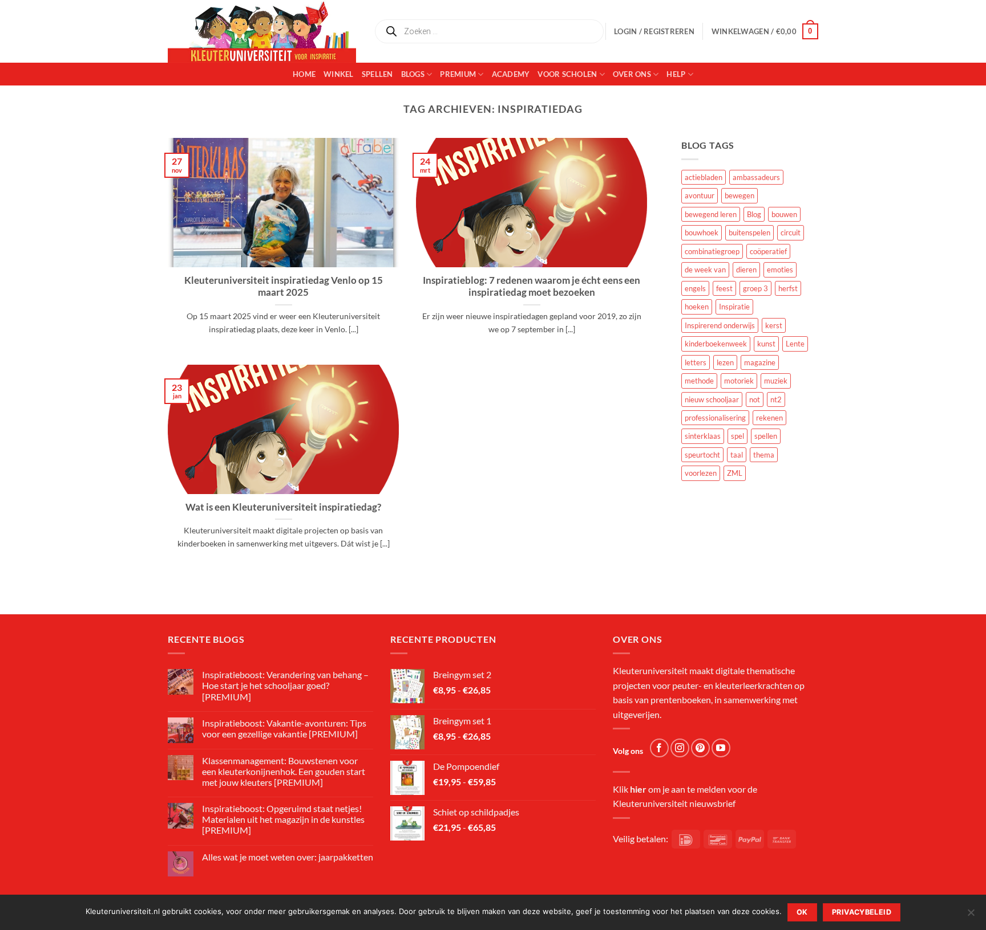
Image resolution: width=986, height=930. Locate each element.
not (754, 399)
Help (675, 74)
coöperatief (768, 251)
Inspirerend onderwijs (720, 325)
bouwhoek (701, 232)
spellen (765, 435)
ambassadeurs (756, 177)
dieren (746, 269)
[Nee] (970, 916)
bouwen (784, 214)
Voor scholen (567, 74)
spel (737, 435)
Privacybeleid (861, 912)
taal (736, 454)
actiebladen (703, 177)
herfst (788, 288)
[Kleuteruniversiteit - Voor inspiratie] (262, 31)
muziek (775, 380)
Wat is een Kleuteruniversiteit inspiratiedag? (283, 507)
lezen (725, 362)
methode (699, 380)
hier (638, 789)
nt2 (776, 399)
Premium (458, 74)
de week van (705, 269)
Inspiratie (734, 306)
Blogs (413, 74)
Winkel (339, 74)
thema (763, 454)
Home (304, 74)
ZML (734, 473)
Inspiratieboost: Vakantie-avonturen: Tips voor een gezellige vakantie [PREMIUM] (284, 728)
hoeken (697, 306)
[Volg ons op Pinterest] (700, 748)
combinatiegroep (712, 251)
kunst (766, 343)
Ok (802, 912)
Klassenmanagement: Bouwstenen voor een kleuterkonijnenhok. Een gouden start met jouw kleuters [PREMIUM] (283, 771)
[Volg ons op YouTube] (721, 748)
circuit (791, 232)
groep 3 (755, 288)
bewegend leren (711, 214)
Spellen (377, 74)
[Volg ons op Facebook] (659, 748)
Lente (795, 343)
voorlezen (701, 473)
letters (695, 362)
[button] (765, 31)
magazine (759, 362)
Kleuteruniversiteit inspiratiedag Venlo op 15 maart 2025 (283, 287)
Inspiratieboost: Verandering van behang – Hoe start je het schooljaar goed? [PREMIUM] (285, 685)
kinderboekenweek (716, 343)
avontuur (699, 195)
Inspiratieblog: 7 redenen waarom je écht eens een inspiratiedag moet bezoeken (531, 287)
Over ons (632, 74)
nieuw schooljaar (712, 399)
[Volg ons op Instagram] (679, 748)
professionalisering (715, 417)
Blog (754, 214)
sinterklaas (703, 435)
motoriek (739, 380)
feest (724, 288)
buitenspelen (749, 232)
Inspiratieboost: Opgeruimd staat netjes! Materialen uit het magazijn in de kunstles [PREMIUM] (283, 819)
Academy (511, 74)
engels (695, 288)
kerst (773, 325)
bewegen (739, 195)
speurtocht (702, 454)
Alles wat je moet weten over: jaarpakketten (287, 856)
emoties (780, 269)
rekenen (769, 417)
